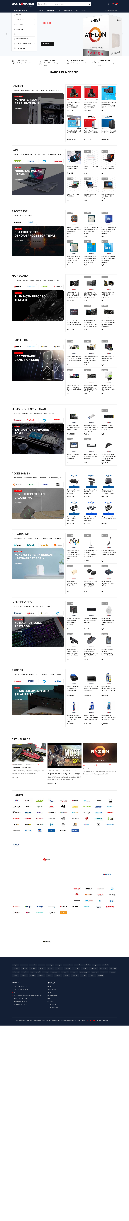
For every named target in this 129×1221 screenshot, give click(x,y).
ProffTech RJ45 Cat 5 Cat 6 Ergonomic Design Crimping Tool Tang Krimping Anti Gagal (73, 554)
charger (58, 880)
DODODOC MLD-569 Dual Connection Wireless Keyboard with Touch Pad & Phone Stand (91, 653)
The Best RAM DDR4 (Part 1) (23, 767)
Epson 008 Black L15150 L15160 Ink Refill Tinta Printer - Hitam (91, 717)
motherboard (35, 887)
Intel (30, 216)
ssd (49, 891)
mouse (46, 887)
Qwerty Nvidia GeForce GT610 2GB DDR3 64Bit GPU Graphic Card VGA (74, 358)
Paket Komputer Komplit (49, 90)
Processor (18, 216)
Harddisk (25, 413)
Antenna (44, 538)
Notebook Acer (28, 154)
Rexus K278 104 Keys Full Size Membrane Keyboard (90, 620)
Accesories (18, 478)
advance (24, 880)
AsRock (25, 280)
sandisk (32, 891)
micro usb (16, 887)
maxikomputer (17, 764)
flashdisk (15, 884)
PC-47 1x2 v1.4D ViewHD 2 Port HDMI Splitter (108, 583)
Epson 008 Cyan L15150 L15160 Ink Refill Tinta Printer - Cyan (108, 717)
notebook (65, 887)
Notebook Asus (40, 154)
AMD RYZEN (88, 768)
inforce (68, 884)
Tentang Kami (52, 905)
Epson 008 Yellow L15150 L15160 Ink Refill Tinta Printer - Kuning (108, 688)
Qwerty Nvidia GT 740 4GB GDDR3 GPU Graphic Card (108, 358)
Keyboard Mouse (38, 606)
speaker (41, 891)
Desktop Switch (60, 538)
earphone (96, 880)
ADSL (37, 538)
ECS (45, 280)
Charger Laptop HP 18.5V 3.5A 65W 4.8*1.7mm (90, 519)
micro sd (113, 884)
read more (15, 777)
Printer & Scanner (20, 675)
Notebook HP (52, 154)
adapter (15, 880)
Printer (31, 675)
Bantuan (50, 917)
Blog (49, 914)
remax (113, 887)
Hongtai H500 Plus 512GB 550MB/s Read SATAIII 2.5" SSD (73, 427)
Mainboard (17, 280)
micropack (103, 884)
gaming (24, 884)
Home (49, 902)
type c (58, 891)
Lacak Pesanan (52, 911)
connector (68, 880)
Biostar (38, 280)
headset (50, 884)
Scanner (52, 675)
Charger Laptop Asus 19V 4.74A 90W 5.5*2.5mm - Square (108, 492)
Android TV (43, 478)
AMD (25, 216)
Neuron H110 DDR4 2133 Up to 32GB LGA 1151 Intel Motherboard (74, 323)
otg (74, 887)
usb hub (83, 891)
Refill (38, 675)
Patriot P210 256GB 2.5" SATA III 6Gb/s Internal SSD (73, 456)
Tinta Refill (61, 675)
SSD (45, 413)
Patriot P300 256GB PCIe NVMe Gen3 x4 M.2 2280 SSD (91, 456)
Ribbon (44, 675)
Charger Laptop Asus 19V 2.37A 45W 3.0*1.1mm (73, 492)
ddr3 (87, 880)
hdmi (41, 884)
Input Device (18, 606)
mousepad (55, 887)
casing (50, 880)
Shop (49, 908)
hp (59, 884)
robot (24, 891)
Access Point (28, 538)
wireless (100, 891)
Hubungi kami (54, 923)
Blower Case (53, 478)
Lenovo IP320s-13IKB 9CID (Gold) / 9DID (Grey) (108, 196)
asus (41, 880)
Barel (51, 538)
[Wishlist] (112, 4)
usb (66, 891)
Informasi (53, 920)
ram (104, 887)
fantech (105, 880)
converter (78, 880)
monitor (25, 887)
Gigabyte (51, 280)
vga (92, 891)
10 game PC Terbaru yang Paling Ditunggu (64, 774)
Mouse (49, 606)
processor (95, 887)
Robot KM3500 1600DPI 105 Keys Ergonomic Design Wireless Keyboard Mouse (72, 653)
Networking (18, 538)
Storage (17, 413)
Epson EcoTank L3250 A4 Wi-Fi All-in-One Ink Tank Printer (91, 688)
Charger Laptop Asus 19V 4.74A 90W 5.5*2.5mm (73, 519)
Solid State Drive (36, 413)
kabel (84, 884)
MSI (58, 280)
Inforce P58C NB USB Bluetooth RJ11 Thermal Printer (73, 688)
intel (76, 884)
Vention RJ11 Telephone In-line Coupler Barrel (72, 583)
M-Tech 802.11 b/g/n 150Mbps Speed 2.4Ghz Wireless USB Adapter (109, 552)
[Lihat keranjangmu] (116, 4)
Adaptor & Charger (30, 478)
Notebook (17, 154)
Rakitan (16, 90)
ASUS (32, 280)
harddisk (33, 884)
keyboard (94, 884)
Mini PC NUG (25, 90)
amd (33, 880)
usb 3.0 (75, 891)
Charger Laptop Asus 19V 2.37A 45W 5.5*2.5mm (90, 492)
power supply (84, 887)
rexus (15, 891)
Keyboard (27, 606)
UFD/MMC (52, 413)
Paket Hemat (35, 90)
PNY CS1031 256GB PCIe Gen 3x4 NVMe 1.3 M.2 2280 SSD (108, 427)
